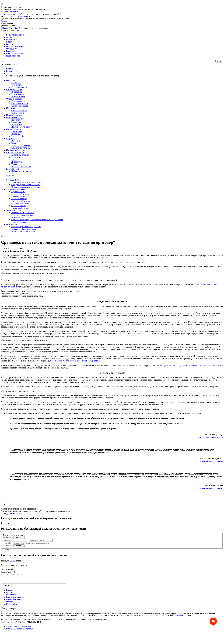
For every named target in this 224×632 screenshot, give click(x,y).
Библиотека (11, 39)
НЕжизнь (15, 134)
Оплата (9, 44)
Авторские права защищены (18, 626)
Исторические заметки (21, 166)
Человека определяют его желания (26, 187)
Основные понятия (19, 87)
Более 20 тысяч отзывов (22, 222)
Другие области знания (21, 127)
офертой (47, 543)
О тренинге (16, 85)
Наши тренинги (13, 56)
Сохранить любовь (19, 106)
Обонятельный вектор (21, 203)
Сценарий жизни (13, 129)
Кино (13, 159)
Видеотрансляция (14, 599)
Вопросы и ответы (14, 53)
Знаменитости (17, 157)
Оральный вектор (19, 206)
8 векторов (16, 82)
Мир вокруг (11, 138)
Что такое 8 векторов (15, 189)
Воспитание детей (14, 89)
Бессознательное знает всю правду (26, 182)
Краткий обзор (12, 169)
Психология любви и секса (23, 231)
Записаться (25, 16)
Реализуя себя (17, 136)
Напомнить (14, 12)
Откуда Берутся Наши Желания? (25, 185)
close (3, 14)
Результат (5, 21)
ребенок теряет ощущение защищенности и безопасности (189, 365)
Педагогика (16, 124)
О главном (11, 80)
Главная (9, 69)
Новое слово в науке (15, 117)
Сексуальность (17, 101)
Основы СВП (12, 224)
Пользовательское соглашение (19, 629)
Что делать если (18, 96)
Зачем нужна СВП (14, 210)
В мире (14, 143)
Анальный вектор (19, 199)
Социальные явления (20, 148)
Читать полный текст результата (210, 437)
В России (15, 141)
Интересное (16, 92)
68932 (12, 513)
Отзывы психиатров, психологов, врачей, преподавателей (37, 220)
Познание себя (17, 217)
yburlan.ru (181, 615)
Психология (16, 120)
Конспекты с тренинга (21, 155)
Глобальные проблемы (21, 145)
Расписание (11, 51)
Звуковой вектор (18, 192)
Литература (16, 162)
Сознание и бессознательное (24, 229)
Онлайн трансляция (15, 46)
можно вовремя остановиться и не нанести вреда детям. (75, 361)
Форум (9, 37)
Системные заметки (15, 152)
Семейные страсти (19, 103)
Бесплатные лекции (15, 35)
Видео (9, 42)
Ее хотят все (16, 131)
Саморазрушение (19, 110)
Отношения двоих (14, 99)
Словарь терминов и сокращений (26, 227)
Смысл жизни (17, 113)
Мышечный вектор (19, 208)
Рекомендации (17, 94)
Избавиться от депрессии (22, 213)
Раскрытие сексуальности (22, 215)
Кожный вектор (18, 196)
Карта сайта (11, 604)
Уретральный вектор (20, 201)
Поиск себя (11, 108)
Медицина (16, 122)
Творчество (16, 164)
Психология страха (14, 115)
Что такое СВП (13, 180)
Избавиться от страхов (21, 171)
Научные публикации (16, 150)
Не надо (4, 12)
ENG (17, 30)
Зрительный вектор (20, 194)
